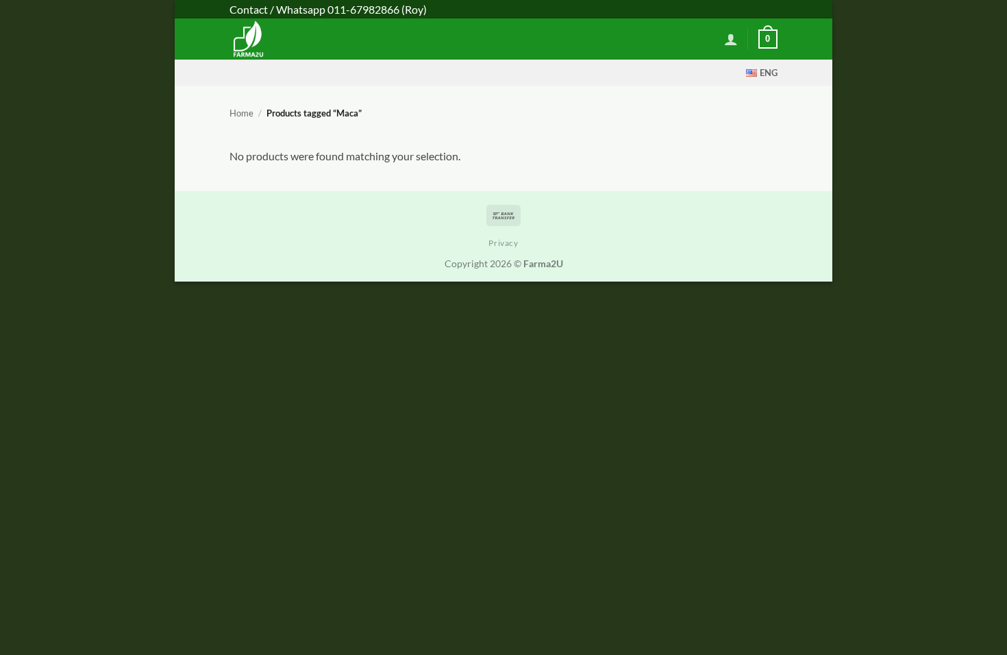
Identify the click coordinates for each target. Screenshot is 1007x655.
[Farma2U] (286, 39)
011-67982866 (363, 9)
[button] (731, 39)
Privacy (503, 243)
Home (241, 113)
